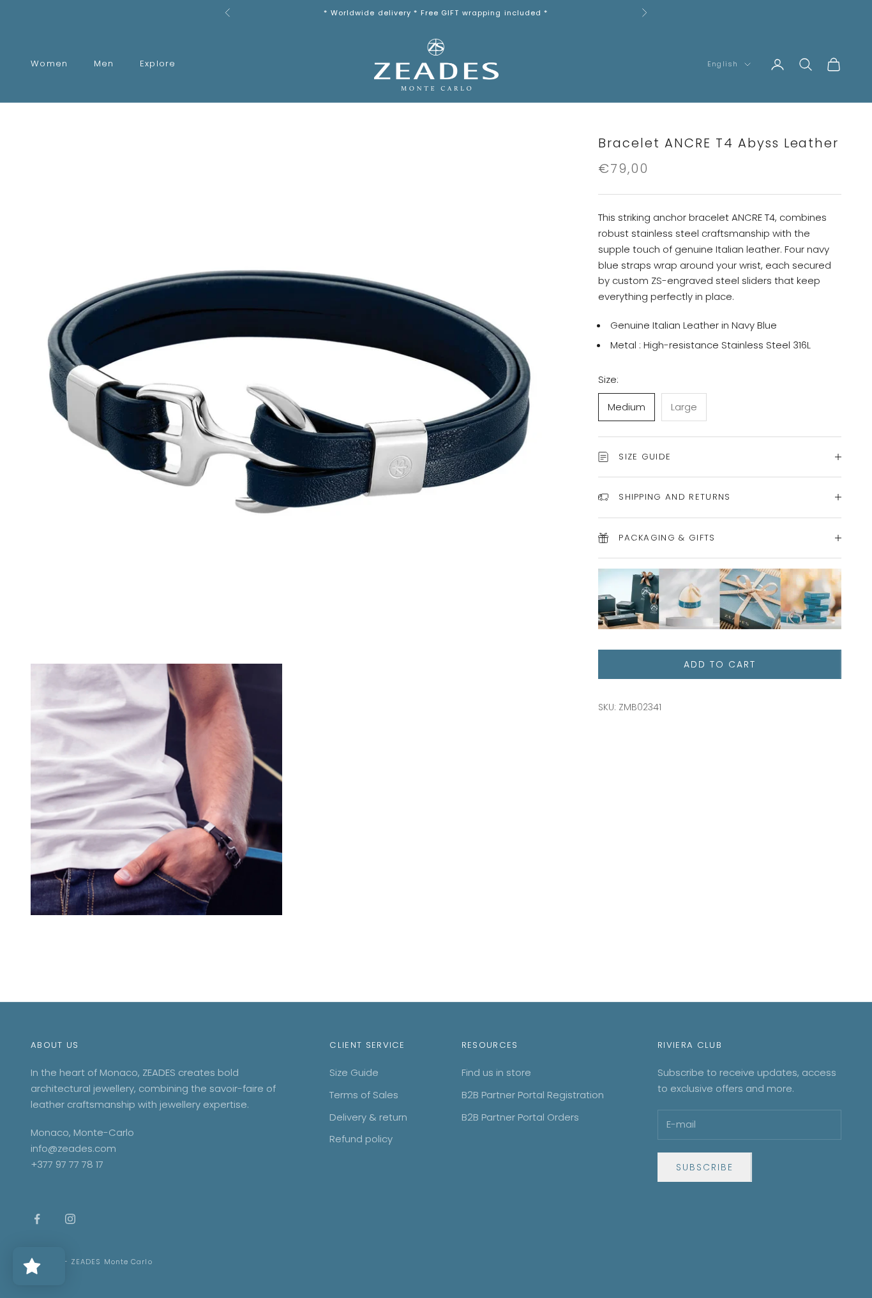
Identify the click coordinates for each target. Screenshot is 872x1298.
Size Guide (354, 1072)
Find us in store (496, 1072)
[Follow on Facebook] (37, 1218)
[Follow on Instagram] (70, 1218)
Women (49, 63)
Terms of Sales (363, 1094)
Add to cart (720, 663)
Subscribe (704, 1167)
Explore (158, 63)
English (722, 64)
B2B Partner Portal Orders (520, 1117)
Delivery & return (368, 1117)
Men (104, 63)
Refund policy (361, 1138)
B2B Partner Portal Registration (533, 1094)
